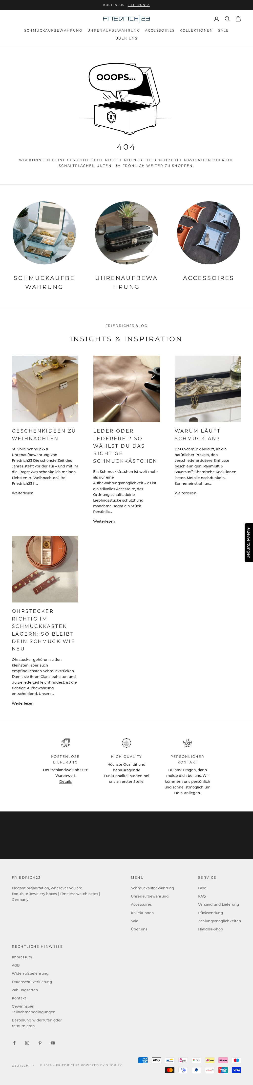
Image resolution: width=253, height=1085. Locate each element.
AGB (16, 965)
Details (65, 781)
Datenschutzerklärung (32, 981)
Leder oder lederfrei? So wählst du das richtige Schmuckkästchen (125, 446)
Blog (202, 888)
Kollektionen (196, 30)
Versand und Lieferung (218, 904)
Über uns (126, 38)
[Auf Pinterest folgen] (40, 1042)
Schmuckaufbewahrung (53, 30)
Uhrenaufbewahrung (113, 30)
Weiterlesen (23, 493)
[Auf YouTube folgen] (52, 1042)
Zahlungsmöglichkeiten (219, 921)
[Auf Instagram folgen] (27, 1042)
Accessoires (160, 30)
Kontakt (19, 998)
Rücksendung (210, 912)
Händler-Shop (210, 929)
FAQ (202, 896)
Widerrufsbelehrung (30, 973)
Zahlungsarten (25, 990)
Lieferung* (139, 5)
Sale (223, 30)
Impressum (22, 957)
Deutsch (20, 1065)
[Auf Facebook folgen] (14, 1042)
